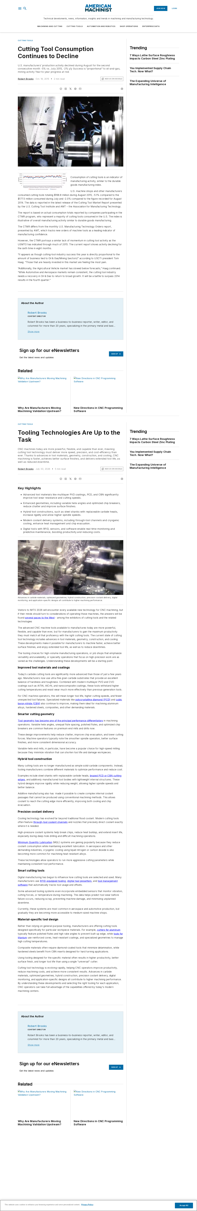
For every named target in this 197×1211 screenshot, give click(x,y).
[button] (20, 8)
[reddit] (75, 88)
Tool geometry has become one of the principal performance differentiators (60, 720)
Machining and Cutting (49, 26)
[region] (98, 1205)
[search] (25, 8)
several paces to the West (40, 617)
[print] (122, 88)
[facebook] (61, 88)
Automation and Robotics (101, 26)
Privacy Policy (87, 1205)
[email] (80, 88)
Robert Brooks (26, 79)
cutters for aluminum (108, 929)
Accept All (184, 1205)
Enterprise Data (151, 26)
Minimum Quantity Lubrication (35, 842)
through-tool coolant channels (50, 822)
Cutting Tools (75, 26)
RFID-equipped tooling (53, 881)
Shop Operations (129, 26)
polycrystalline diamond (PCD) (92, 699)
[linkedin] (65, 88)
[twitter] (70, 88)
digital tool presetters (79, 881)
